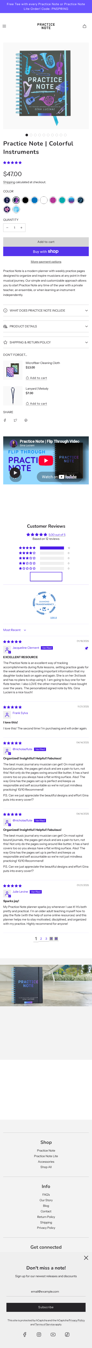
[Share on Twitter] (15, 420)
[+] (21, 228)
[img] (12, 642)
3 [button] (46, 939)
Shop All (46, 1167)
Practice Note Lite (46, 1156)
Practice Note (46, 1150)
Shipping (9, 182)
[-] (7, 228)
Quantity (10, 220)
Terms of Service (45, 1324)
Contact (46, 1211)
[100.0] (44, 604)
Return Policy (46, 1217)
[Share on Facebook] (5, 420)
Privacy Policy (46, 1228)
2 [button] (41, 939)
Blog (46, 1206)
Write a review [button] (46, 577)
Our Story (46, 1200)
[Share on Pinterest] (26, 420)
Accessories (46, 1162)
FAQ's (46, 1195)
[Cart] (84, 26)
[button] (26, 135)
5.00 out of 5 (57, 535)
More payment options (46, 262)
